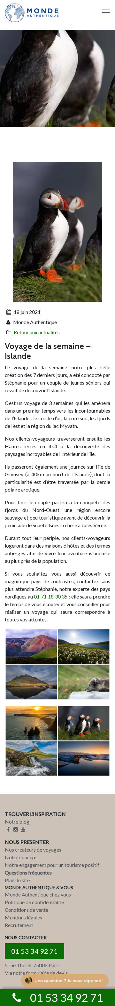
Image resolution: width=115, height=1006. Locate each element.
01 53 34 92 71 (34, 951)
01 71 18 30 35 (50, 596)
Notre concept (21, 857)
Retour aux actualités (37, 332)
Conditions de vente (26, 910)
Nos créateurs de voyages (33, 850)
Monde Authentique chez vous (38, 894)
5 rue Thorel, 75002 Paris (32, 965)
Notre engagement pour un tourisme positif (52, 865)
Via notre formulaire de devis (36, 973)
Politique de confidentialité (34, 902)
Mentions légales (23, 917)
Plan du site (17, 880)
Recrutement (19, 925)
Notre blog (17, 821)
